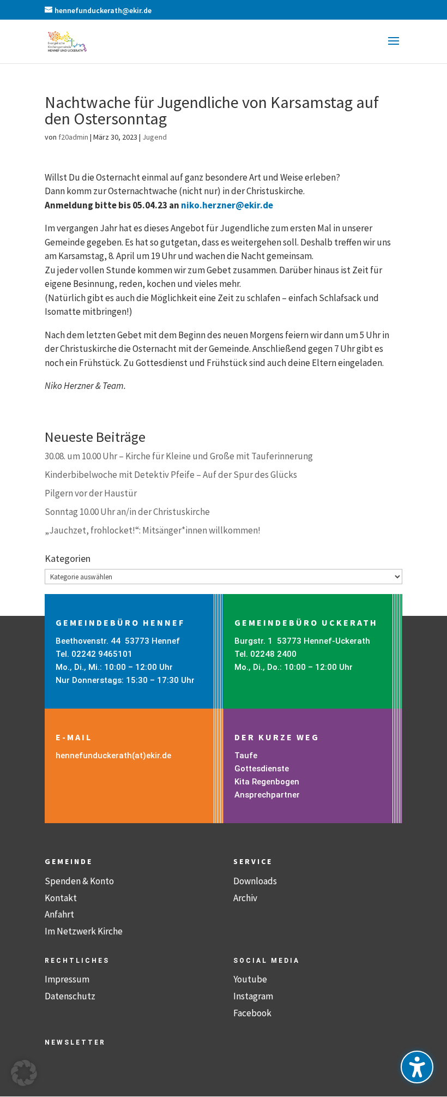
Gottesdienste (261, 769)
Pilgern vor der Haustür (91, 493)
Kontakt (61, 898)
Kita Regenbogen (266, 782)
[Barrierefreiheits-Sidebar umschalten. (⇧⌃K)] (417, 1067)
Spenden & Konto (79, 881)
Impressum (67, 979)
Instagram (253, 996)
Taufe (245, 755)
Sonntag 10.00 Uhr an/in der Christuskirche (127, 512)
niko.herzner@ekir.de (227, 205)
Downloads (255, 881)
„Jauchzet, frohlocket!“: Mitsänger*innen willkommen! (153, 530)
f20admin (73, 137)
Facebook (252, 1013)
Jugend (154, 137)
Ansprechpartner (267, 795)
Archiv (245, 898)
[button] (393, 48)
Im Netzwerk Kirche (84, 931)
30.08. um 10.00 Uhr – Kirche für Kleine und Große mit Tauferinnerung (179, 456)
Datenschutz (70, 996)
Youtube (250, 979)
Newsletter (75, 1042)
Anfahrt (59, 914)
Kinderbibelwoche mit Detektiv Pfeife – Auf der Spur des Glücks (171, 475)
